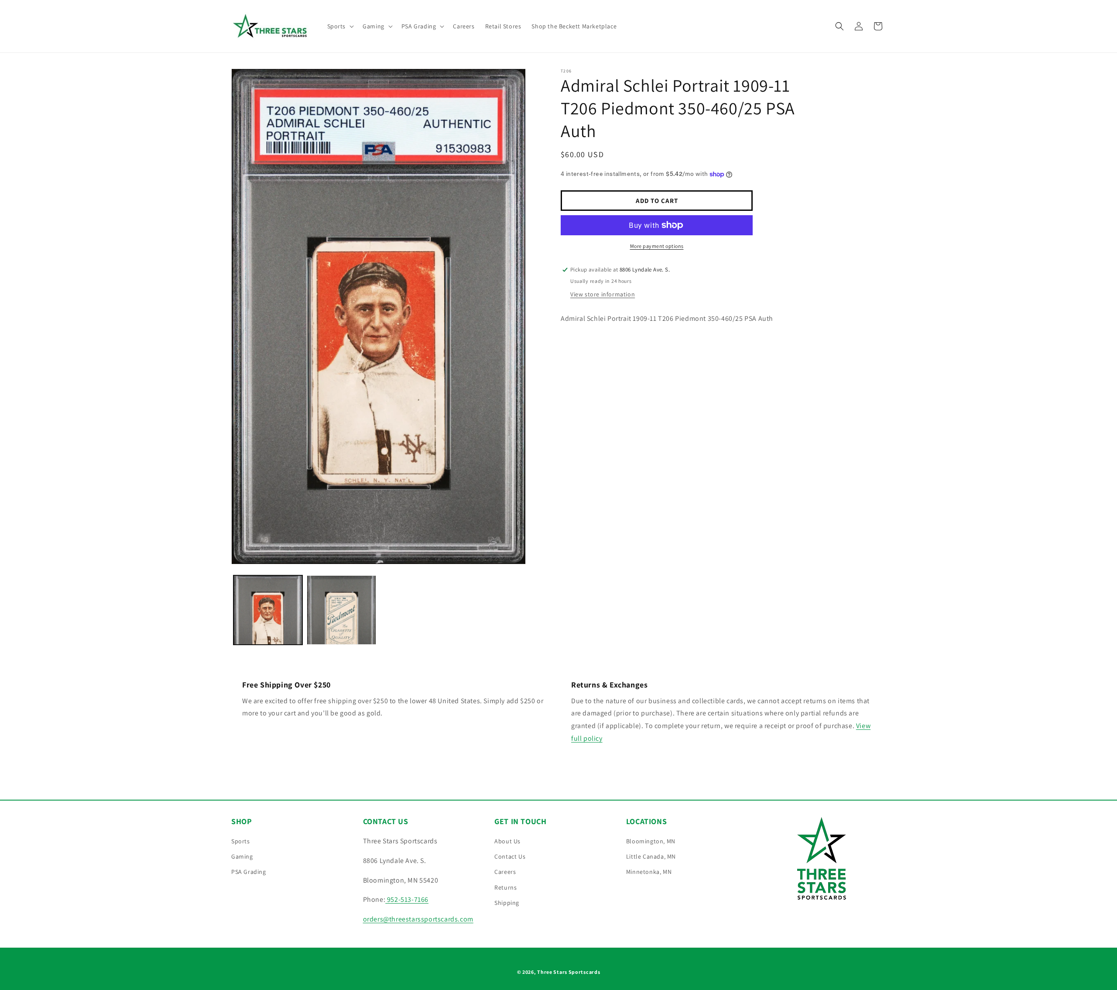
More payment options (657, 246)
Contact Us (509, 856)
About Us (507, 841)
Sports (240, 841)
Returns (505, 887)
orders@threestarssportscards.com (418, 919)
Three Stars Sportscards (568, 972)
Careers (505, 872)
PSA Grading (248, 872)
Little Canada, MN (651, 856)
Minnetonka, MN (649, 872)
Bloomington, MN (650, 841)
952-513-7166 (406, 899)
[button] (340, 26)
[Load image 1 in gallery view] (267, 609)
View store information (602, 294)
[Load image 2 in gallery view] (341, 609)
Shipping (506, 903)
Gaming (242, 856)
